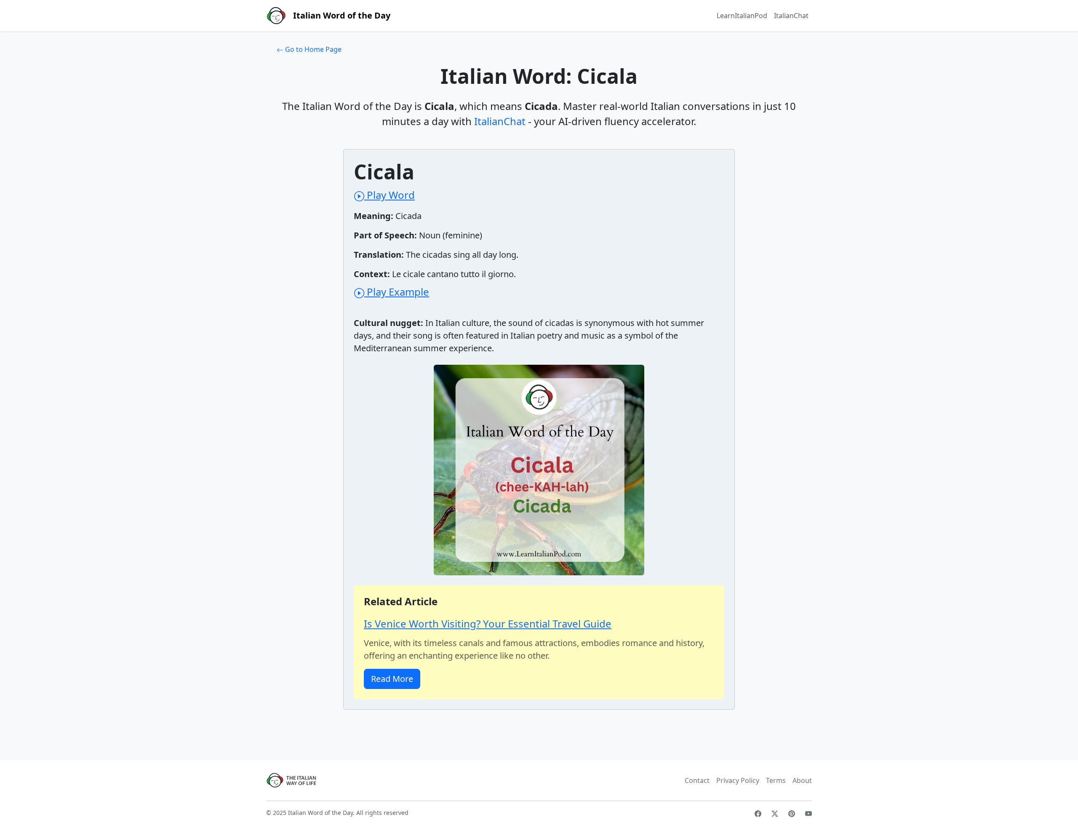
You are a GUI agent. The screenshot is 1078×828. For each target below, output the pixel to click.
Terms (776, 780)
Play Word (389, 195)
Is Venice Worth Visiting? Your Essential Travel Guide (487, 623)
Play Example (396, 292)
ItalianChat (791, 15)
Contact (697, 780)
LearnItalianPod (742, 15)
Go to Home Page (312, 49)
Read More (392, 678)
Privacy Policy (737, 780)
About (802, 780)
